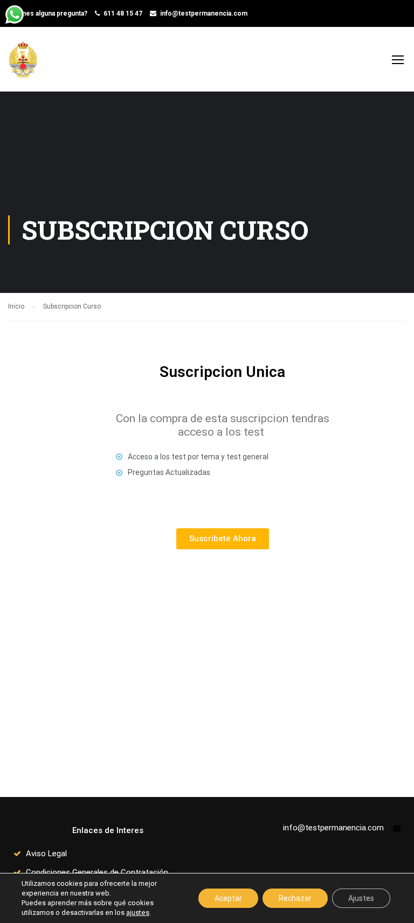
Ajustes (361, 898)
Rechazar (295, 898)
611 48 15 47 (123, 13)
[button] (222, 538)
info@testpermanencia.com (203, 13)
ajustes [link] (137, 912)
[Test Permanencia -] (27, 64)
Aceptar (228, 898)
